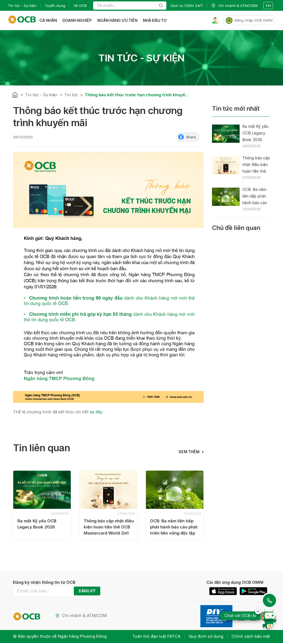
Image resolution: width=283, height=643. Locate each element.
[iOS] (224, 591)
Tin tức (71, 94)
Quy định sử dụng (206, 636)
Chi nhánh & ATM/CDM (84, 615)
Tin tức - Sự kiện (22, 5)
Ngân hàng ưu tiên (117, 20)
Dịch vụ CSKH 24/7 (187, 5)
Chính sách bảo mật (251, 636)
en (268, 5)
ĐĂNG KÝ (87, 591)
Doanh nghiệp (77, 20)
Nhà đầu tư (155, 20)
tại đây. (96, 411)
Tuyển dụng (55, 5)
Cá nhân (48, 20)
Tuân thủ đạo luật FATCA (156, 636)
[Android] (253, 591)
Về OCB (80, 5)
